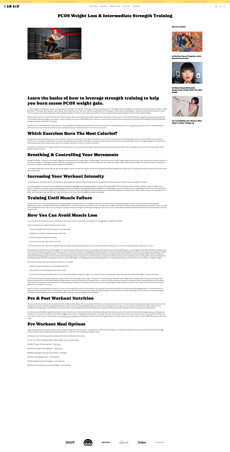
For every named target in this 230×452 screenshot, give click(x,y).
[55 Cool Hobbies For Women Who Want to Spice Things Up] (187, 106)
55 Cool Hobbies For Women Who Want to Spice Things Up (187, 122)
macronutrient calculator (69, 316)
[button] (126, 6)
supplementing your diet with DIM (152, 117)
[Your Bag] (224, 6)
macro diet (149, 314)
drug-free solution (136, 125)
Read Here (57, 344)
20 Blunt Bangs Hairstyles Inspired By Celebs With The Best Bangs (187, 90)
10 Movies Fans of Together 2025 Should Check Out (186, 57)
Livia (66, 125)
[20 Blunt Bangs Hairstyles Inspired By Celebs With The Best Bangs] (187, 73)
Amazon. (54, 121)
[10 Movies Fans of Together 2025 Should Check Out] (187, 42)
